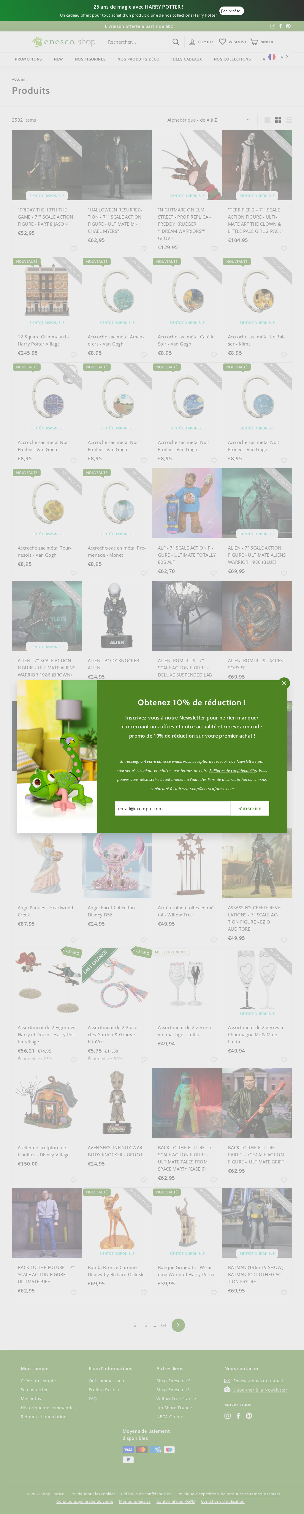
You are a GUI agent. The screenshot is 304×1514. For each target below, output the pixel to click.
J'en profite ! (231, 10)
